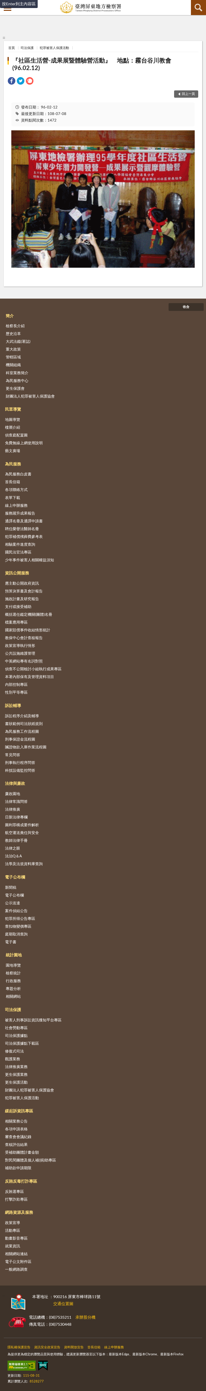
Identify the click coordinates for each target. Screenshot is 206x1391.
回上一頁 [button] (188, 94)
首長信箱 (12, 482)
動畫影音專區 (16, 1238)
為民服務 (13, 464)
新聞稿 (10, 887)
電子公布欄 (15, 877)
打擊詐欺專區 (16, 1199)
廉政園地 (12, 794)
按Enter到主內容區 (19, 4)
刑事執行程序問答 (20, 763)
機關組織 (13, 365)
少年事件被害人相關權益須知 (29, 560)
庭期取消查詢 (16, 934)
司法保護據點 (16, 1036)
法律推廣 (12, 809)
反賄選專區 (14, 1192)
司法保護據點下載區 (22, 1043)
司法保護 (27, 48)
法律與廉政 (15, 784)
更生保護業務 (16, 1075)
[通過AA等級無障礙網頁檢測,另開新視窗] (22, 1367)
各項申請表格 (16, 1129)
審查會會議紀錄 (18, 1137)
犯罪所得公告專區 (20, 919)
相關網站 (13, 996)
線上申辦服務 (16, 506)
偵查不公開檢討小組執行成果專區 (33, 669)
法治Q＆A (13, 856)
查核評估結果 (16, 1145)
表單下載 (12, 498)
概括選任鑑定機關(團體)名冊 (28, 615)
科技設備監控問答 (20, 770)
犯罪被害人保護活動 (54, 48)
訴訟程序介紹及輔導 (22, 716)
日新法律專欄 (16, 817)
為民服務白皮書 (18, 474)
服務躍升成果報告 (20, 513)
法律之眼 (12, 848)
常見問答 (12, 755)
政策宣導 (12, 1223)
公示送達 (12, 903)
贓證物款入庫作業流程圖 (25, 747)
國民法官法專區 (18, 552)
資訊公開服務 (17, 573)
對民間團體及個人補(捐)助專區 (30, 1160)
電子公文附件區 (18, 1262)
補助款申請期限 (18, 1168)
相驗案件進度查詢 (20, 544)
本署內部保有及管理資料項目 (29, 677)
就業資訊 (12, 1246)
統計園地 (14, 955)
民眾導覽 (13, 409)
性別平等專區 (16, 692)
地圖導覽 (12, 420)
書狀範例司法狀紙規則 (24, 724)
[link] (11, 81)
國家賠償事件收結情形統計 (27, 630)
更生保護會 (15, 389)
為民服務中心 (17, 381)
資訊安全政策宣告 (47, 1347)
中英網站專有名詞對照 (24, 661)
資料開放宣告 (74, 1347)
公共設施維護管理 (20, 653)
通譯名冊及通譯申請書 (24, 521)
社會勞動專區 (16, 1028)
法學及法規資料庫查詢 (24, 864)
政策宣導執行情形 (20, 646)
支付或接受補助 (18, 607)
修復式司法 (14, 1051)
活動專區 (12, 1231)
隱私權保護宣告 (19, 1347)
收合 (186, 307)
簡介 (10, 316)
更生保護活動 (16, 1082)
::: (4, 37)
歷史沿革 (13, 334)
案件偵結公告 (16, 911)
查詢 (198, 7)
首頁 (11, 48)
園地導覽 (13, 965)
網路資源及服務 (19, 1212)
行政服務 (13, 981)
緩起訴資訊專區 (19, 1111)
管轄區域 (13, 357)
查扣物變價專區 (18, 926)
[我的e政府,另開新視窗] (43, 1367)
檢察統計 (13, 973)
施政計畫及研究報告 (22, 599)
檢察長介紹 (15, 326)
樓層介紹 (12, 427)
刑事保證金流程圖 (20, 739)
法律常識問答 (16, 802)
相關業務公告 (16, 1121)
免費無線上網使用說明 (24, 443)
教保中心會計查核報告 (24, 638)
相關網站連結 (16, 1254)
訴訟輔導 (13, 706)
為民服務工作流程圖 (22, 732)
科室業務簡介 (17, 373)
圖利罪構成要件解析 (22, 825)
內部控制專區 (16, 685)
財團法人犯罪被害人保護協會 (30, 396)
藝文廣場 (12, 451)
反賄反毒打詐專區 (21, 1181)
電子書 (10, 942)
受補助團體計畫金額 (22, 1152)
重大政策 (13, 349)
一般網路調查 (16, 1269)
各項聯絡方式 (16, 490)
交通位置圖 (63, 1304)
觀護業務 (12, 1059)
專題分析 (13, 989)
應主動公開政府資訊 (22, 583)
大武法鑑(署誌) (18, 342)
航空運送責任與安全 (22, 833)
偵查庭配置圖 (16, 435)
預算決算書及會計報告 (24, 591)
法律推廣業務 (16, 1067)
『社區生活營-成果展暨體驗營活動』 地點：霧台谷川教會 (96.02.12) (94, 64)
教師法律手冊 (16, 841)
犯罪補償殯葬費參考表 (24, 537)
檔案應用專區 (16, 622)
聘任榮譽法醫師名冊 (22, 529)
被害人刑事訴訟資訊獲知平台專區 (33, 1020)
